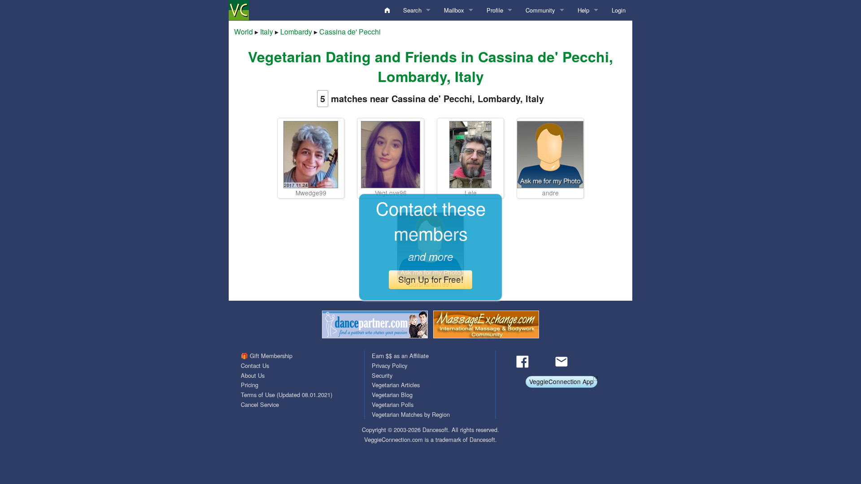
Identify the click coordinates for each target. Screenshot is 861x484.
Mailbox (454, 10)
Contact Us (255, 365)
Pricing (249, 384)
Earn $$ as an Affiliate (400, 355)
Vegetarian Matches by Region (411, 414)
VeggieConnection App (561, 381)
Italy (266, 31)
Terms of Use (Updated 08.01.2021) (286, 394)
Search (412, 10)
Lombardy (296, 31)
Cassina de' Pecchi (350, 31)
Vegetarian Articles (396, 384)
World (243, 31)
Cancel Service (260, 404)
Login (619, 10)
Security (382, 375)
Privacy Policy (389, 365)
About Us (253, 375)
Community (540, 10)
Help (583, 10)
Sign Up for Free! (430, 279)
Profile (495, 10)
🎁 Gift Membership (266, 355)
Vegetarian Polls (392, 404)
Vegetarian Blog (392, 394)
